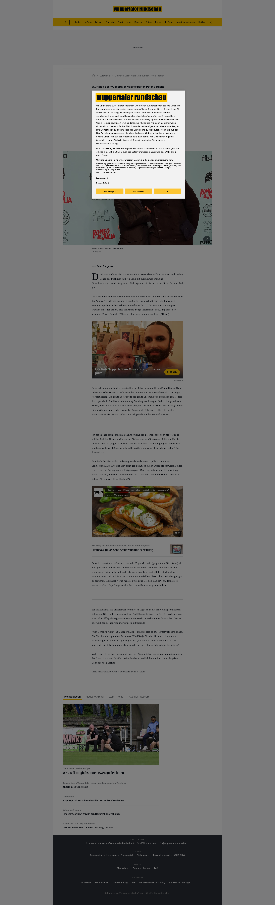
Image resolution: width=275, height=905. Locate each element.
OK (167, 191)
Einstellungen (109, 191)
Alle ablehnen (138, 191)
